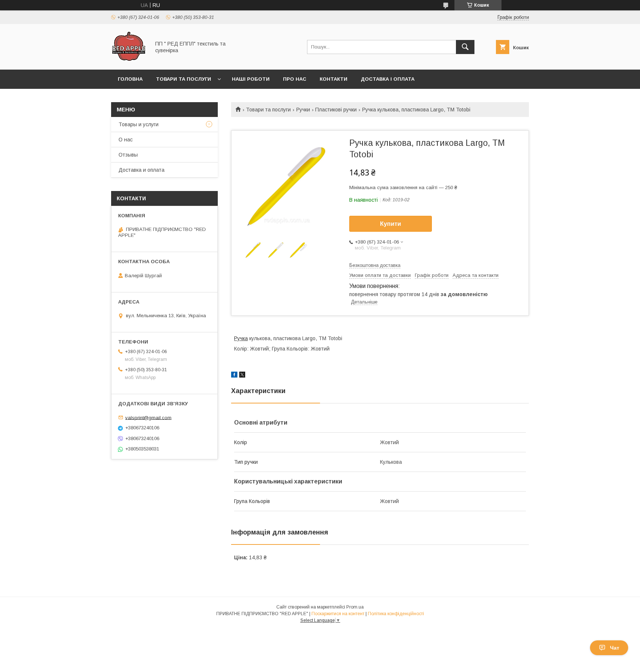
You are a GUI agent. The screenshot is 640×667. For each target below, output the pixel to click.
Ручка (241, 338)
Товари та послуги (183, 79)
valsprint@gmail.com (148, 417)
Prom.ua (355, 607)
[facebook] (234, 376)
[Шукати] (465, 47)
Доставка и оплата (141, 170)
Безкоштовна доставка (374, 265)
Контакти (333, 79)
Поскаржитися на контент (337, 613)
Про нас (294, 79)
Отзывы (128, 155)
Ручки (303, 110)
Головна (130, 79)
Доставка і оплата (387, 79)
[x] (242, 376)
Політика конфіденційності (396, 613)
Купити (390, 224)
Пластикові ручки (336, 110)
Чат (614, 648)
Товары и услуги (139, 124)
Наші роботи (251, 79)
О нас (126, 140)
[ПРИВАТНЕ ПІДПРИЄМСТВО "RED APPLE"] (128, 60)
